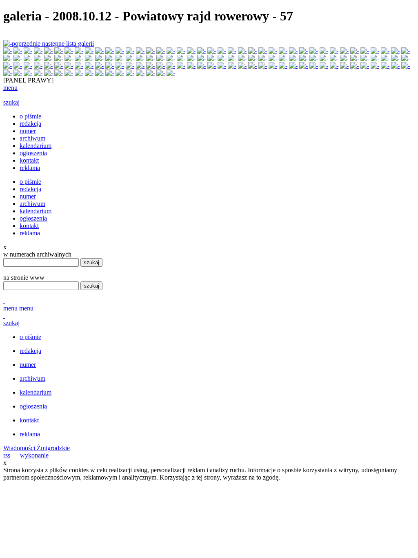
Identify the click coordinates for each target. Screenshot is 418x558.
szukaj (11, 102)
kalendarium (35, 145)
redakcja (30, 123)
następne (54, 43)
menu (10, 87)
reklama (30, 167)
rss (6, 455)
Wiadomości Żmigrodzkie (36, 447)
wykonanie (34, 455)
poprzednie (27, 43)
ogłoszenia (33, 153)
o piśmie (30, 116)
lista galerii (80, 43)
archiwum (32, 138)
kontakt (29, 160)
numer (28, 130)
